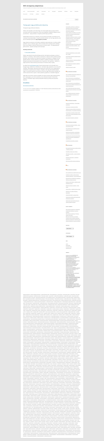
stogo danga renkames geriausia (28, 369)
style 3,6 (71, 363)
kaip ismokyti (60, 353)
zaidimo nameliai (52, 428)
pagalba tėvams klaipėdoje (31, 434)
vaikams (55, 327)
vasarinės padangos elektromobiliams (61, 323)
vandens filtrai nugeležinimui (62, 304)
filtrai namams (74, 298)
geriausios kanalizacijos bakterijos (57, 330)
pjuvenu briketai (76, 268)
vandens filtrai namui (67, 298)
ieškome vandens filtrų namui (66, 300)
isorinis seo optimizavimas (73, 326)
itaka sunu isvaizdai (29, 352)
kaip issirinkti (29, 355)
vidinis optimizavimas (50, 334)
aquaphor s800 (74, 310)
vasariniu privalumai (49, 385)
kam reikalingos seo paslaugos (73, 260)
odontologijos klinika (27, 346)
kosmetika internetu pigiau (35, 375)
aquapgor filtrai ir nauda (36, 310)
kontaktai (50, 350)
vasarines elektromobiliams (55, 383)
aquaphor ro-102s (29, 311)
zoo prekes (25, 365)
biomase (67, 258)
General (66, 11)
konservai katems (60, 347)
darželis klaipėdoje (46, 376)
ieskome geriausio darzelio (48, 331)
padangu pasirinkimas (45, 342)
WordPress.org (68, 248)
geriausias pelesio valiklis (47, 326)
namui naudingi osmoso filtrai (61, 297)
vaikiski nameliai (72, 365)
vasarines (73, 381)
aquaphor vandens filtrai (45, 307)
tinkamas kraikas (74, 362)
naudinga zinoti (25, 383)
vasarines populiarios (76, 382)
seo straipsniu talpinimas (36, 307)
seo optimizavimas (73, 277)
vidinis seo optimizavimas (27, 327)
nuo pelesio (42, 378)
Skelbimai (54, 11)
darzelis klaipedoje (73, 375)
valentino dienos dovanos (45, 375)
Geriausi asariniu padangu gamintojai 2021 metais (39, 343)
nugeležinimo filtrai (29, 316)
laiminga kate (38, 334)
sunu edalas (44, 346)
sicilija (50, 391)
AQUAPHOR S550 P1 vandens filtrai (72, 195)
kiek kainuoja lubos (54, 333)
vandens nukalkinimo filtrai (50, 306)
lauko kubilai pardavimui (55, 316)
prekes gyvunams (49, 349)
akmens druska (68, 391)
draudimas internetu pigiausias (71, 259)
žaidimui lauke (66, 365)
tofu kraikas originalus (71, 343)
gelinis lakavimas (55, 88)
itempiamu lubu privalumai (64, 331)
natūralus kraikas (59, 420)
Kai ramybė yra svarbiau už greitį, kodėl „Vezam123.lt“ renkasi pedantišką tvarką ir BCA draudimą (73, 114)
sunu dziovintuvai (33, 347)
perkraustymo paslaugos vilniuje (69, 344)
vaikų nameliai (68, 421)
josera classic (39, 326)
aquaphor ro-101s (40, 313)
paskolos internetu (67, 334)
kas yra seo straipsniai (55, 326)
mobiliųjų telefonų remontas (32, 321)
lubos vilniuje (71, 333)
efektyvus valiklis (76, 368)
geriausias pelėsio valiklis (73, 317)
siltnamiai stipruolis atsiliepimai (48, 329)
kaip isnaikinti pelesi (64, 389)
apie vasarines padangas (69, 388)
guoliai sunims (77, 346)
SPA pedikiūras (26, 82)
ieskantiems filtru (26, 357)
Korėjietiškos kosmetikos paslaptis (72, 140)
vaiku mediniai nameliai (34, 424)
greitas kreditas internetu (37, 336)
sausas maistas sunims (30, 349)
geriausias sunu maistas (27, 360)
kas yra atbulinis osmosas (50, 297)
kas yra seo (76, 316)
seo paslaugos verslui (71, 281)
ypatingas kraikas (65, 353)
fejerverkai (76, 356)
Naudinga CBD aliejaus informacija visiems (73, 44)
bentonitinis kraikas (73, 347)
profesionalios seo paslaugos (72, 273)
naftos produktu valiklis (56, 391)
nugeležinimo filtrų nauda (52, 304)
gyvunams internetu (46, 352)
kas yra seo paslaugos (71, 262)
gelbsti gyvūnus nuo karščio (44, 360)
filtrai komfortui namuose (59, 298)
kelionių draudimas (69, 263)
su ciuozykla (25, 366)
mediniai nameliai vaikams (70, 378)
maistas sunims (74, 359)
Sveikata (37, 14)
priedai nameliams (62, 421)
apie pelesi (29, 389)
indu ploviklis (45, 373)
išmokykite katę (60, 344)
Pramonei (76, 11)
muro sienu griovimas (67, 372)
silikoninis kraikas (67, 347)
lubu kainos (60, 333)
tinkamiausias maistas (35, 356)
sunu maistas (39, 346)
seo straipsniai (70, 282)
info (35, 349)
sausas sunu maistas (48, 353)
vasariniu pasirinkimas (46, 383)
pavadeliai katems (78, 409)
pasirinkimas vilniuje (40, 331)
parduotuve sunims (49, 379)
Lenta (71, 11)
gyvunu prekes (44, 334)
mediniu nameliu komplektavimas (61, 370)
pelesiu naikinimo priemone (65, 369)
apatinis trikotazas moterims (55, 375)
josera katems (59, 346)
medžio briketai (75, 264)
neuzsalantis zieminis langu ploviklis (72, 339)
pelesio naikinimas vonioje (42, 369)
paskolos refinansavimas (62, 336)
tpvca (67, 287)
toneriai (69, 370)
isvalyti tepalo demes (58, 337)
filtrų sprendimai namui (56, 300)
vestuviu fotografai (60, 372)
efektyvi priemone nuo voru (60, 324)
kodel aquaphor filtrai (71, 311)
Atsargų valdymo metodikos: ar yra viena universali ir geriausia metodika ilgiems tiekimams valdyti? (73, 34)
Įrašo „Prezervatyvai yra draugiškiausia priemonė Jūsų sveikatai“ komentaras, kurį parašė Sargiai (73, 80)
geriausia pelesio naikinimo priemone (45, 389)
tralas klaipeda (66, 366)
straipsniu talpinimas (73, 286)
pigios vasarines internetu (44, 386)
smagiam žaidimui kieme (71, 319)
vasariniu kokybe (62, 382)
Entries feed (68, 245)
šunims (68, 349)
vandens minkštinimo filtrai (42, 304)
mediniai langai (76, 263)
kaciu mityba (55, 344)
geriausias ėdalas (50, 356)
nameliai (49, 365)
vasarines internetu (60, 381)
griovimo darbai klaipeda (74, 366)
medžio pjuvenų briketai (71, 265)
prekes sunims (41, 353)
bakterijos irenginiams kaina (58, 368)
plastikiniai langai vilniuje (70, 271)
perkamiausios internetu (35, 362)
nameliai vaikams (60, 365)
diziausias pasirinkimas (76, 383)
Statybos (31, 14)
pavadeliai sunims (29, 353)
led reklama (68, 355)
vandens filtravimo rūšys (45, 294)
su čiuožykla (30, 366)
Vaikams (42, 14)
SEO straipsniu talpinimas (71, 71)
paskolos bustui (42, 344)
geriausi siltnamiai (75, 411)
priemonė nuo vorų (63, 316)
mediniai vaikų (25, 422)
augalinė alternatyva (38, 350)
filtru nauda (36, 357)
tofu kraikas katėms (31, 365)
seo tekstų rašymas (76, 285)
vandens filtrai (71, 287)
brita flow (75, 363)
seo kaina (71, 274)
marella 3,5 (64, 363)
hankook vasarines (32, 383)
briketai (70, 258)
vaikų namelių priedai (72, 428)
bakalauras (75, 255)
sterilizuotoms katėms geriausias (43, 321)
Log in (67, 243)
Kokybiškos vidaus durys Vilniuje (71, 151)
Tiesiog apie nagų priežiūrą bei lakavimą (35, 25)
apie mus (53, 350)
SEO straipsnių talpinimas (33, 6)
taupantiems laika (36, 382)
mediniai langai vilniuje (69, 264)
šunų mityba (61, 360)
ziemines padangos (55, 340)
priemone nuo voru (47, 316)
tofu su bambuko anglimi (52, 343)
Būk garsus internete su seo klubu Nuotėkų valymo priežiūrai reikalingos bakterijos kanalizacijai (72, 218)
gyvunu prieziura (55, 349)
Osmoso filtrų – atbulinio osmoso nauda (73, 189)
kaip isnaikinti (50, 369)
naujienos (57, 350)
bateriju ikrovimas (77, 372)
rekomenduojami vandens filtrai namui (68, 301)
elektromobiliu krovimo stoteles (33, 402)
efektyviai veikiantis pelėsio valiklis (71, 324)
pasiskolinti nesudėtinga (59, 334)
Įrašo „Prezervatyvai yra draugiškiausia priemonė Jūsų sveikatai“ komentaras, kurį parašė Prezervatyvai (73, 85)
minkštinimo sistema (37, 295)
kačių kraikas (72, 360)
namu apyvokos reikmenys (46, 327)
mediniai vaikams (49, 422)
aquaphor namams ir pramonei (57, 308)
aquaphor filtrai (52, 307)
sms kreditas (39, 391)
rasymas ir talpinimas (45, 381)
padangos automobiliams (31, 379)
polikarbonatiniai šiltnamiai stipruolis (60, 329)
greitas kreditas (29, 336)
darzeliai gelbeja (33, 331)
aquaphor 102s (55, 314)
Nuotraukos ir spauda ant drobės (72, 107)
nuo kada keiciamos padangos (55, 342)
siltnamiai (76, 333)
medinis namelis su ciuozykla (39, 337)
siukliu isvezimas (26, 368)
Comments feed (69, 246)
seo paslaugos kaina (71, 280)
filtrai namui (71, 303)
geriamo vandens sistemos (65, 306)
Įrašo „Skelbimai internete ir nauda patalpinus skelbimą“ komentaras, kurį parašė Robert (73, 95)
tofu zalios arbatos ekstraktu (62, 343)
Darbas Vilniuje (39, 366)
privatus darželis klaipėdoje (69, 376)
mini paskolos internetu (49, 402)
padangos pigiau (62, 340)
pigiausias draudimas (69, 266)
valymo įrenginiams (35, 372)
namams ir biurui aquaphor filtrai (61, 311)
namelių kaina (31, 422)
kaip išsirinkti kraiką (36, 420)
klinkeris (36, 369)
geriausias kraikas (43, 362)
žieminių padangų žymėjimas (35, 294)
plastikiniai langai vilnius (69, 272)
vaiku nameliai (77, 365)
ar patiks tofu (32, 350)
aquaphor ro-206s (67, 313)
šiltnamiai (60, 359)
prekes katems (35, 353)
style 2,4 (68, 363)
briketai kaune (74, 258)
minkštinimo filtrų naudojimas (28, 295)
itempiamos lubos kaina (37, 333)
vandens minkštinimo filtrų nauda (73, 304)
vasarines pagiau (66, 385)
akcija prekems (71, 353)
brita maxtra (72, 420)
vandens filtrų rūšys (36, 303)
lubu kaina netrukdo (73, 331)
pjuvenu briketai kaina (69, 268)
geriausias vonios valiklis (71, 321)
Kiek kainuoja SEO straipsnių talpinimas (73, 161)
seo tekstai (69, 285)
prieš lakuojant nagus (34, 65)
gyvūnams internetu (26, 362)
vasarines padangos (48, 340)
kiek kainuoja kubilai (53, 321)
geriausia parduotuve (54, 352)
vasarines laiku (63, 383)
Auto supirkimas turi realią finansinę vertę (73, 172)
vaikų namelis (44, 365)
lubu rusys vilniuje (65, 333)
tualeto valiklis (46, 372)
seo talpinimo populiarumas (75, 379)
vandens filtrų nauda (67, 295)
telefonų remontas (70, 316)
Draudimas (44, 11)
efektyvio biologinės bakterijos (32, 359)
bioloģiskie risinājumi (47, 330)
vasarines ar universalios (37, 381)
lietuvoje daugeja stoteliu (39, 323)
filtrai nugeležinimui (53, 294)
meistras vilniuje (78, 344)
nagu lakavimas (32, 90)
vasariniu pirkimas (42, 382)
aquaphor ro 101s (49, 314)
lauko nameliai (53, 365)
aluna (51, 363)
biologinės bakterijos (53, 357)
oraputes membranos (38, 373)
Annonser (60, 11)
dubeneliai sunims (26, 347)
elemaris (79, 363)
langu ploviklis (41, 340)
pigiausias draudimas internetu (71, 267)
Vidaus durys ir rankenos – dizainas (72, 39)
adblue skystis (66, 330)
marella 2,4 (59, 363)
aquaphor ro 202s (62, 314)
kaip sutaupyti (40, 352)
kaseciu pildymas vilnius (75, 370)
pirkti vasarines (68, 383)
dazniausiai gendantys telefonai (54, 320)
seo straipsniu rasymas (72, 283)
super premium (33, 346)
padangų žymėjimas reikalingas (49, 323)
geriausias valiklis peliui (51, 324)
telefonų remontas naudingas (34, 320)
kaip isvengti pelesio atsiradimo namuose (38, 319)
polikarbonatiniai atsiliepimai (52, 355)
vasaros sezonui (75, 386)
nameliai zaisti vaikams (51, 370)
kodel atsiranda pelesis (71, 329)
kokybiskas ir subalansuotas (71, 352)
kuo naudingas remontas (32, 324)
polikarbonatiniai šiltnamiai (36, 355)
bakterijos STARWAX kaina (68, 368)
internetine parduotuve (62, 352)
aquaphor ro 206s (68, 314)
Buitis (38, 11)
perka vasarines (38, 383)
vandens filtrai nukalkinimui (58, 295)
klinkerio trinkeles (32, 368)
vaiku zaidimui (40, 330)
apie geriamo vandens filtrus (40, 297)
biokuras (77, 257)
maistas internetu (43, 356)
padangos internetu (26, 339)
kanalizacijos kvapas (61, 357)
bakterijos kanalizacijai (71, 256)
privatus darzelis (57, 331)
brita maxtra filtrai (46, 363)
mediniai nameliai (38, 365)
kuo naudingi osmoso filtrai (30, 298)
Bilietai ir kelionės (31, 11)
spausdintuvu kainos (52, 372)
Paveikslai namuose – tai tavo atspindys (73, 38)
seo (67, 274)
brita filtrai (48, 420)
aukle (45, 378)
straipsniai (63, 356)
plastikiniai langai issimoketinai (71, 269)
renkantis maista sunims (30, 392)
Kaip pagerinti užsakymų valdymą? (72, 117)
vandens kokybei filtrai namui (28, 301)
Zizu (67, 165)
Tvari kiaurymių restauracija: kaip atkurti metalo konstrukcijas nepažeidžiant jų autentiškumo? (73, 137)
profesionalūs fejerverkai (61, 362)
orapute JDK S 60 (31, 373)
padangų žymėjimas (26, 294)
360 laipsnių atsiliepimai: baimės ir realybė (73, 37)
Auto (24, 11)
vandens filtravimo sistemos (40, 298)
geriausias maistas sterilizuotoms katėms (67, 320)
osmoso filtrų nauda (66, 294)
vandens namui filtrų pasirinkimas (40, 301)
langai (73, 263)
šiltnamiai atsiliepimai (61, 355)
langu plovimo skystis (35, 340)
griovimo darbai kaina (61, 373)
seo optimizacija (70, 275)
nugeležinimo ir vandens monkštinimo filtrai (37, 306)
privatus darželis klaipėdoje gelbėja (36, 376)
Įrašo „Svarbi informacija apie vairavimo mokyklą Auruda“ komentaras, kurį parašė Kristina (73, 90)
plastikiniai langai (75, 268)
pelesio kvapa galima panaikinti (38, 316)
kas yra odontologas (39, 363)
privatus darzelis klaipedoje (60, 378)
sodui (43, 359)
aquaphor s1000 (42, 311)
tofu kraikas (76, 405)
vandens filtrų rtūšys (49, 301)
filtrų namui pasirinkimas (50, 298)
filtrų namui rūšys (29, 303)
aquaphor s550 (28, 314)
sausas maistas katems (52, 347)
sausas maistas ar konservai (49, 337)
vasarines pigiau (55, 382)
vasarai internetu (33, 388)
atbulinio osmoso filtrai (27, 297)
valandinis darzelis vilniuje (51, 346)
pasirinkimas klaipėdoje (53, 376)
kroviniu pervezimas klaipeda (58, 366)
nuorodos (61, 350)
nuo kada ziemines (39, 329)
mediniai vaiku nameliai (43, 370)
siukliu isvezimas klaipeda (64, 424)
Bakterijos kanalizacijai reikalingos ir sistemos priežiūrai (73, 211)
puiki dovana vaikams (62, 319)
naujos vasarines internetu (74, 385)
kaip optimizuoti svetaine (36, 327)
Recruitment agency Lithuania (48, 366)
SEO (49, 11)
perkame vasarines (61, 388)
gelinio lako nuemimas (48, 88)
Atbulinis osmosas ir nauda (70, 67)
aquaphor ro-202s (47, 313)
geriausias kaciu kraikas (44, 320)
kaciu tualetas (45, 347)
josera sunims (64, 346)
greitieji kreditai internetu (46, 336)
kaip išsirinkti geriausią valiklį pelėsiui (52, 319)
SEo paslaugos (69, 145)
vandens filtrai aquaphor (72, 307)
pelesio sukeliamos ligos (72, 389)
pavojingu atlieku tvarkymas (52, 373)
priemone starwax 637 (49, 368)
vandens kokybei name (58, 301)
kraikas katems (68, 362)
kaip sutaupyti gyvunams (41, 349)
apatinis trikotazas (75, 373)
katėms (71, 349)
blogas (59, 356)
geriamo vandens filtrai (35, 314)
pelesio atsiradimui (35, 389)
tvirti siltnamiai (44, 355)
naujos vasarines (49, 382)
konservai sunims (39, 347)
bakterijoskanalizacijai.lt (65, 375)
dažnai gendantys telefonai (61, 321)
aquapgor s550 (35, 311)
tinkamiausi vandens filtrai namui (33, 300)
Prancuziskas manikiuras (30, 52)
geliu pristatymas (69, 373)
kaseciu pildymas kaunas (27, 372)
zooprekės (54, 362)
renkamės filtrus (28, 356)
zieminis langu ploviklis (27, 340)
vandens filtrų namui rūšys (76, 300)
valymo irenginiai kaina (51, 378)
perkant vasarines (26, 388)
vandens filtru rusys (67, 310)
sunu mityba (35, 352)
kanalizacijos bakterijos (71, 261)
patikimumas (25, 373)
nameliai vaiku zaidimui (43, 424)
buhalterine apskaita (72, 330)
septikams (41, 372)
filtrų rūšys (77, 294)
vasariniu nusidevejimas (61, 386)
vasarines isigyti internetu (34, 386)
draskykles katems (70, 336)
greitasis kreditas (76, 392)
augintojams (56, 356)
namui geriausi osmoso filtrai (63, 303)
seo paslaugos (71, 279)
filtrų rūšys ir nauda (45, 295)
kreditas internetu (54, 336)
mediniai (78, 421)
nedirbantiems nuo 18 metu (31, 391)
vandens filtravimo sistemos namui (46, 300)
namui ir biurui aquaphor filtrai (50, 311)
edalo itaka (77, 408)
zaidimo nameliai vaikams (33, 370)
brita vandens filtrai (48, 359)
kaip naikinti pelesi (56, 369)
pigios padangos (48, 339)
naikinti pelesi (72, 369)
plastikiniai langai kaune (69, 270)
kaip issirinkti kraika (35, 360)
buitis (52, 327)
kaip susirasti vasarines (46, 388)
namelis (28, 424)
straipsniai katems (32, 334)
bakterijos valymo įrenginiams (70, 257)
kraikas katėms (77, 360)
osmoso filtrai (60, 294)
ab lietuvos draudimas (69, 255)
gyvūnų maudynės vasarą (53, 360)
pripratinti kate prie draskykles (28, 337)
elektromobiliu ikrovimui (35, 344)
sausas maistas (66, 360)
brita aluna (55, 363)
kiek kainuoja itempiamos (46, 333)
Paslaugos (25, 14)
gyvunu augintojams (62, 349)
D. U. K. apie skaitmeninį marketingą (72, 48)
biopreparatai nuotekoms (40, 368)
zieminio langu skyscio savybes (32, 330)
